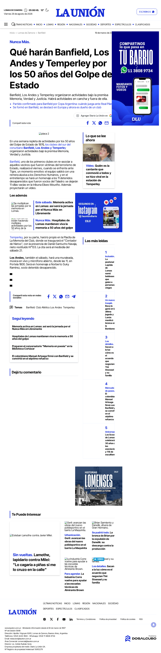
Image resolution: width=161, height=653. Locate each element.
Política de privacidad (108, 619)
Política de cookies (127, 619)
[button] (147, 12)
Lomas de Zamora (26, 32)
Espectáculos (123, 24)
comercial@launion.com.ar (28, 641)
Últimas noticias (22, 24)
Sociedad (91, 24)
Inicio (39, 24)
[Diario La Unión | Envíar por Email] (106, 123)
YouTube (64, 619)
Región (61, 24)
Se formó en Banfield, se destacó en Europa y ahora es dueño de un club (57, 107)
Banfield (14, 161)
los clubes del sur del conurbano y (40, 146)
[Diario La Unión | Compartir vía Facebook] (88, 123)
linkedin (70, 619)
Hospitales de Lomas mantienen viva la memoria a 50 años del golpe (42, 337)
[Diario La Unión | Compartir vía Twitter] (94, 123)
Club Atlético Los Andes (49, 307)
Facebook (57, 619)
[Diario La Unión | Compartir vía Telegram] (73, 296)
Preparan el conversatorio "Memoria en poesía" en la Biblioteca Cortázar (42, 347)
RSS (141, 619)
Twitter (51, 619)
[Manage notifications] (153, 624)
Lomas (49, 24)
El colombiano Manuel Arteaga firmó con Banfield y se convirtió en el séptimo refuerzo (42, 357)
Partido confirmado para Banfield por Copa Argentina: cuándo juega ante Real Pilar (62, 103)
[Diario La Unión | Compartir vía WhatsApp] (100, 123)
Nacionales (75, 24)
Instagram (44, 619)
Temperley (16, 237)
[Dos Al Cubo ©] (140, 640)
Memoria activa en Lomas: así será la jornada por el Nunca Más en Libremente (41, 327)
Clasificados (142, 24)
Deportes (105, 24)
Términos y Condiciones (86, 619)
